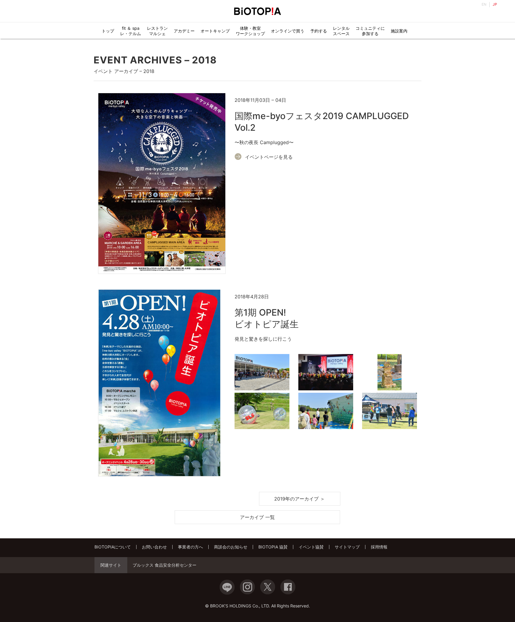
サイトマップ (347, 546)
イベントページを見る (269, 157)
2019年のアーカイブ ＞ (299, 499)
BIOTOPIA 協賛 (273, 546)
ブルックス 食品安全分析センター (164, 565)
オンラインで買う (287, 30)
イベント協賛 (311, 546)
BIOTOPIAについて (112, 546)
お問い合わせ (154, 546)
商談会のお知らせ (230, 546)
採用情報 (379, 546)
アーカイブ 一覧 (257, 517)
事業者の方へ (190, 546)
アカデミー (184, 30)
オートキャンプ (215, 30)
